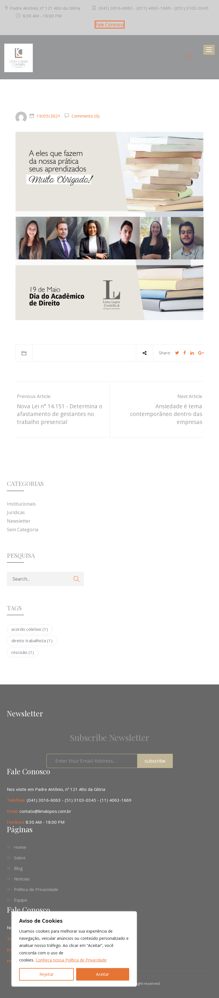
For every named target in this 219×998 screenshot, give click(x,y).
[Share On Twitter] (177, 352)
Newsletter (19, 521)
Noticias (22, 879)
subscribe (155, 761)
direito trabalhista (31, 640)
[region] (74, 949)
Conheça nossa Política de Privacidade (71, 960)
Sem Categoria (22, 529)
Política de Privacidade (36, 889)
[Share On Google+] (201, 352)
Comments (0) (85, 116)
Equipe (20, 900)
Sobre (20, 857)
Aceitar (102, 974)
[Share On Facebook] (184, 352)
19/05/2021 (48, 116)
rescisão (22, 652)
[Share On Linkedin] (192, 352)
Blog (18, 868)
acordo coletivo (29, 629)
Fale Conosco (110, 24)
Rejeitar (46, 974)
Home (20, 847)
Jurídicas (16, 512)
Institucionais (21, 504)
